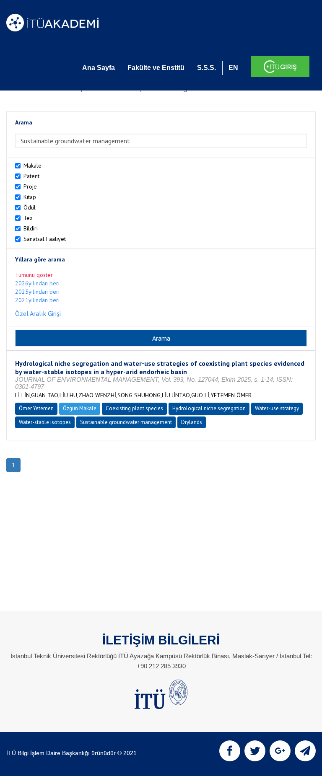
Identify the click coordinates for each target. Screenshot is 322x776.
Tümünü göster (34, 275)
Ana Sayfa (98, 67)
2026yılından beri (37, 283)
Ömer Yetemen (36, 408)
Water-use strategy (277, 408)
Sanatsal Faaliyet (44, 239)
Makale (32, 165)
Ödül (29, 207)
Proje (30, 186)
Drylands (191, 422)
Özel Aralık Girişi (38, 313)
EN (233, 67)
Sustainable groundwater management (126, 422)
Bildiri (30, 228)
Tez (28, 218)
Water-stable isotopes (45, 422)
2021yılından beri (37, 300)
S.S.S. (206, 67)
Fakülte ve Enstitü (155, 67)
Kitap (29, 197)
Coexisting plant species (134, 408)
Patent (31, 176)
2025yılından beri (37, 291)
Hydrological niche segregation (209, 408)
